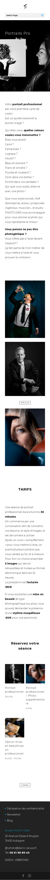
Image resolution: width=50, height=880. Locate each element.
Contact (25, 785)
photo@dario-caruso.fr (22, 848)
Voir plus (25, 403)
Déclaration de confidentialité (25, 808)
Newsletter (14, 814)
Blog (10, 820)
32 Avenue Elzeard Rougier (22, 836)
